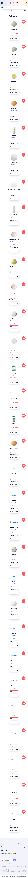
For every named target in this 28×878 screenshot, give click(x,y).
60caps (14, 375)
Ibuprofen (14, 660)
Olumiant (14, 291)
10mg (13, 58)
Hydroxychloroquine (14, 239)
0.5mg (14, 742)
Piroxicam (14, 766)
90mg (14, 586)
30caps (14, 400)
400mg (15, 244)
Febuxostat (14, 475)
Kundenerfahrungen (6, 845)
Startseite (3, 7)
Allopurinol (14, 635)
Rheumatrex (14, 346)
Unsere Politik (4, 843)
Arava (14, 54)
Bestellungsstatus (17, 843)
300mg (15, 638)
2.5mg (12, 350)
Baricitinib (14, 293)
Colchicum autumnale (14, 164)
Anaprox (14, 711)
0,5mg (14, 167)
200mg (15, 31)
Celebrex (14, 135)
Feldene (14, 765)
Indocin (14, 500)
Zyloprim (14, 633)
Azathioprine (14, 81)
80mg (15, 478)
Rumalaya (14, 373)
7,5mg (12, 559)
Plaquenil (14, 319)
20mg (15, 58)
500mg (14, 113)
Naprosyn (14, 792)
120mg (16, 586)
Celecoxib (14, 137)
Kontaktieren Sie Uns (18, 841)
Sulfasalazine (14, 110)
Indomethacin (14, 502)
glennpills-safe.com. (11, 876)
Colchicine (14, 162)
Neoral (14, 819)
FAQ (14, 845)
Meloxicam (14, 556)
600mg (17, 663)
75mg (16, 505)
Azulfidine (14, 108)
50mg (15, 86)
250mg (12, 796)
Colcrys (14, 738)
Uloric (14, 473)
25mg (13, 86)
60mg (11, 586)
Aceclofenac (14, 29)
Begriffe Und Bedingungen (19, 847)
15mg (15, 559)
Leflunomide (14, 56)
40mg (13, 478)
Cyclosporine (14, 214)
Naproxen (14, 712)
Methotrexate (14, 266)
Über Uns (3, 847)
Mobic (14, 554)
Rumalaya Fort (14, 398)
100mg (12, 31)
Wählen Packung (14, 38)
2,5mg (14, 269)
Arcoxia (14, 581)
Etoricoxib (14, 583)
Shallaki (14, 423)
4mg (14, 296)
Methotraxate (14, 347)
